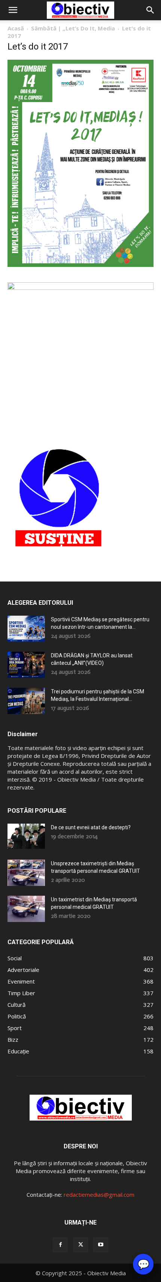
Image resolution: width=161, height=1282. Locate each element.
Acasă (15, 28)
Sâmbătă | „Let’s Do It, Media (73, 28)
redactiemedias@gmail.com (99, 1194)
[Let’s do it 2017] (80, 265)
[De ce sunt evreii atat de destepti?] (26, 836)
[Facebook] (60, 1244)
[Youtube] (100, 1244)
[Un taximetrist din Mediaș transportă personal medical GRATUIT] (26, 909)
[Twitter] (80, 1244)
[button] (13, 10)
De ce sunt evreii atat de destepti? (91, 827)
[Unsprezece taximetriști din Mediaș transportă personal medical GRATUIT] (26, 873)
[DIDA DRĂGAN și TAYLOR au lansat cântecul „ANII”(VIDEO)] (26, 665)
